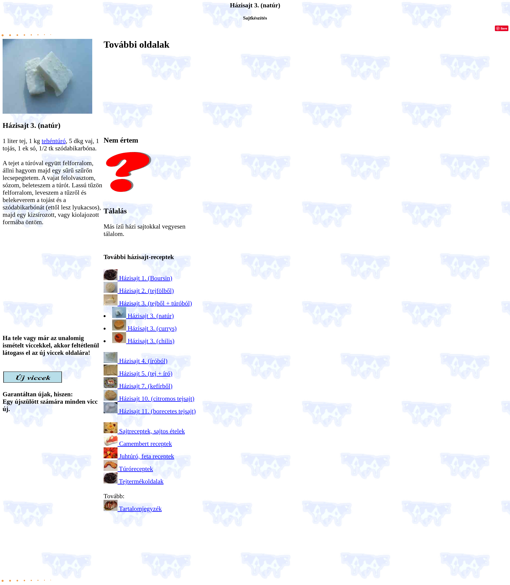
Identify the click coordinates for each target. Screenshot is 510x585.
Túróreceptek (136, 468)
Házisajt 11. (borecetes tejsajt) (157, 411)
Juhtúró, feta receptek (146, 456)
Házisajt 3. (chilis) (151, 340)
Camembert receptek (145, 443)
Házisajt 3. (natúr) (151, 315)
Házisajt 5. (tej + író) (146, 373)
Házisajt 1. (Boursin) (145, 278)
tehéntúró (54, 140)
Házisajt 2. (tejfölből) (146, 290)
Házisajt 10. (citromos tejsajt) (156, 398)
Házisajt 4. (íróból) (143, 360)
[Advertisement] (52, 268)
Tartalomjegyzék (140, 508)
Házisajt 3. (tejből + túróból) (155, 303)
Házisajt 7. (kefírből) (146, 386)
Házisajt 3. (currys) (152, 328)
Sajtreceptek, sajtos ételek (152, 431)
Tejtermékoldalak (141, 481)
